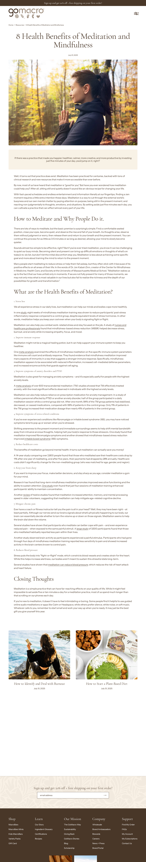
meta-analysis (26, 351)
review (26, 494)
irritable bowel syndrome (37, 438)
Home (11, 25)
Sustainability (70, 829)
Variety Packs (15, 838)
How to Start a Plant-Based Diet (106, 684)
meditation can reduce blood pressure (68, 564)
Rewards (96, 834)
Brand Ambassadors (101, 829)
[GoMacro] (26, 13)
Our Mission (72, 819)
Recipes (38, 838)
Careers (96, 838)
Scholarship (69, 848)
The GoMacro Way (72, 824)
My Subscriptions (129, 838)
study (23, 312)
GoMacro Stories (71, 838)
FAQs (124, 829)
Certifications (41, 834)
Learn (39, 819)
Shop (12, 819)
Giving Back (69, 834)
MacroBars (13, 824)
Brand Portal (97, 848)
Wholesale (97, 824)
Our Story (39, 824)
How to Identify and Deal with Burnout (39, 684)
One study (47, 485)
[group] (73, 3)
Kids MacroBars (16, 834)
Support (127, 819)
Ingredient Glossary (43, 829)
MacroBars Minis (16, 829)
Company (98, 819)
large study (82, 528)
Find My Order (128, 824)
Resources (20, 25)
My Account (127, 834)
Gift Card (13, 843)
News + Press (98, 843)
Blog (66, 843)
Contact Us (127, 843)
